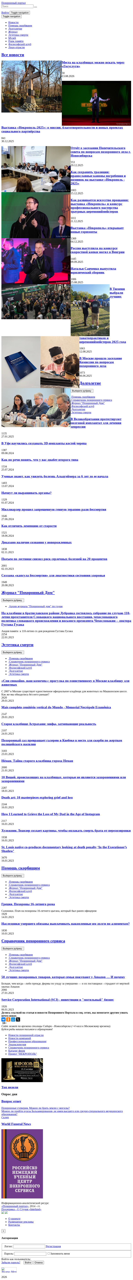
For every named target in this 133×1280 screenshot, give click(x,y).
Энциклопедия (17, 1044)
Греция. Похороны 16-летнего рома (28, 904)
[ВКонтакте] (3, 1019)
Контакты (14, 1224)
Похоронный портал (13, 2)
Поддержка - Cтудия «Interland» (21, 1209)
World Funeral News (16, 1124)
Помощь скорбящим (20, 25)
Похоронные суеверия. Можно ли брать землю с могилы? (35, 1108)
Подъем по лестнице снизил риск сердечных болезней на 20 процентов (54, 559)
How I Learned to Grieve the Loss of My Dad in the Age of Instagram (50, 814)
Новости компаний (19, 1038)
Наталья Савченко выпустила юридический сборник (93, 270)
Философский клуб (19, 44)
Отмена (39, 1262)
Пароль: (9, 1253)
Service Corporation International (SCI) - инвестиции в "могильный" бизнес (57, 999)
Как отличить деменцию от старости (29, 526)
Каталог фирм (16, 1050)
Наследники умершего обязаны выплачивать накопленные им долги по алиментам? (65, 923)
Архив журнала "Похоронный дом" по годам (35, 606)
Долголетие (15, 28)
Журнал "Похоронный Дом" (88, 403)
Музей (12, 38)
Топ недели (9, 1087)
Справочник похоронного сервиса (91, 400)
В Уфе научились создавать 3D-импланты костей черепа (44, 443)
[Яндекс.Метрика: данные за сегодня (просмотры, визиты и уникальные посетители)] (9, 1270)
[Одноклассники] (8, 1019)
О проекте (14, 1218)
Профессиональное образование (27, 1041)
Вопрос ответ (11, 1101)
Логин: (8, 1246)
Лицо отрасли (16, 47)
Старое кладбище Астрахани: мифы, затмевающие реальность (48, 724)
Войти (5, 12)
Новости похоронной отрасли (26, 1035)
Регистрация (53, 1246)
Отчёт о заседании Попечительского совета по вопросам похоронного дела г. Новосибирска (101, 151)
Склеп (5, 1117)
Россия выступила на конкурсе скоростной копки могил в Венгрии (98, 250)
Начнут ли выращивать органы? (26, 493)
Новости (13, 22)
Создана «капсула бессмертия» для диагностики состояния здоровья (53, 575)
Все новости (12, 54)
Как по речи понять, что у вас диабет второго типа (39, 460)
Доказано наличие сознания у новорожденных (36, 542)
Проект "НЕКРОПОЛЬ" (22, 1053)
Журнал (12, 31)
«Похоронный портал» (14, 1206)
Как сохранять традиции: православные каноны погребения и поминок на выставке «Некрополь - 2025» (98, 177)
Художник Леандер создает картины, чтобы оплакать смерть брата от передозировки (66, 830)
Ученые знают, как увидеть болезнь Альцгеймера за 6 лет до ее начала (54, 476)
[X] (18, 1019)
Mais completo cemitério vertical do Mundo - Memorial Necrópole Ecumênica (56, 707)
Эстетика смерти (18, 34)
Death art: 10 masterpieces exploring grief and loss (37, 797)
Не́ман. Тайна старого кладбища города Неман (37, 761)
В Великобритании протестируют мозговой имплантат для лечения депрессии (96, 422)
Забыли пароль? (10, 1262)
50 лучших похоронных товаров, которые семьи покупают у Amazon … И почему (63, 977)
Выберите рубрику (82, 391)
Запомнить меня (60, 1253)
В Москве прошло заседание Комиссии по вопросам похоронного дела (100, 362)
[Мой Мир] (13, 1019)
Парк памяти (16, 41)
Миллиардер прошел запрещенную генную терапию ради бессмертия (53, 509)
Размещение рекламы (21, 1221)
